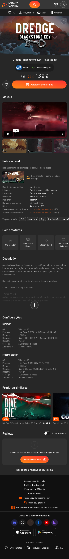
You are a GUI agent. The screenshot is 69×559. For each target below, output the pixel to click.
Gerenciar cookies (34, 542)
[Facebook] (38, 522)
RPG (42, 206)
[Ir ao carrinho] (56, 4)
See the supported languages (43, 190)
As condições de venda (34, 481)
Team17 (33, 199)
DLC (22, 219)
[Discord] (14, 522)
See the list (35, 187)
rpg (42, 219)
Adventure (34, 206)
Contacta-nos (34, 493)
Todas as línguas (59, 433)
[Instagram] (30, 522)
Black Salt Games (38, 196)
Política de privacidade (34, 485)
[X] (22, 522)
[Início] (10, 4)
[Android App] (45, 532)
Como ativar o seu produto (42, 193)
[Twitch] (54, 522)
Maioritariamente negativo (42, 209)
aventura (32, 219)
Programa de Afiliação (34, 489)
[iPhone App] (23, 532)
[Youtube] (46, 522)
